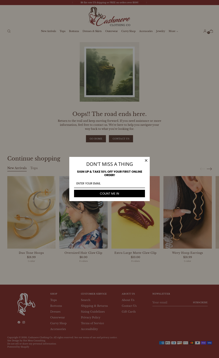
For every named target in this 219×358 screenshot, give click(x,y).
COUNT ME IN (109, 193)
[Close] (146, 160)
